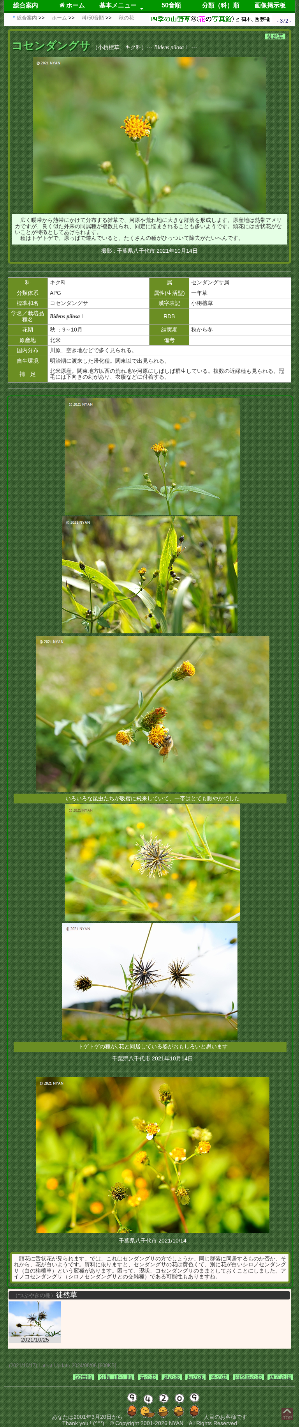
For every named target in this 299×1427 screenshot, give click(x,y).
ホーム (75, 5)
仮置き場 (280, 1377)
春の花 (148, 1377)
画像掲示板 (270, 5)
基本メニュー (118, 5)
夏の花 (172, 1377)
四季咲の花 (248, 1377)
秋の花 (195, 1377)
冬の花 (219, 1377)
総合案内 (25, 5)
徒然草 (275, 36)
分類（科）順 (220, 5)
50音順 (171, 5)
